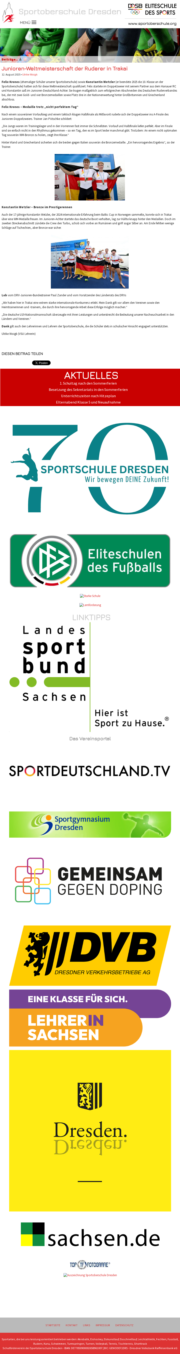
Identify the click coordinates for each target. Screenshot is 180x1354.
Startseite (52, 1325)
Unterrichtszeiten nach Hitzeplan (88, 396)
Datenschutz (124, 1325)
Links (86, 1325)
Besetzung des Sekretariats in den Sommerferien (88, 389)
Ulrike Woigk (30, 74)
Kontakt (72, 1325)
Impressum (103, 1325)
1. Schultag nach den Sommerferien (88, 383)
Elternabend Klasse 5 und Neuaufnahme (88, 402)
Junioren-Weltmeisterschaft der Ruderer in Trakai (65, 68)
